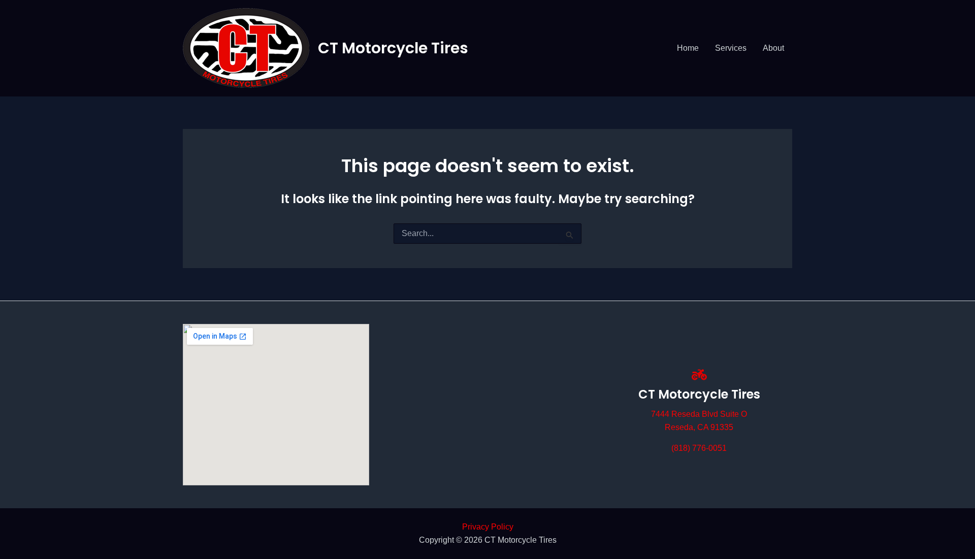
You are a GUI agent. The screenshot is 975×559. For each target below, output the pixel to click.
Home (688, 48)
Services (730, 48)
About (773, 48)
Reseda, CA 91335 (699, 427)
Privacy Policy (487, 526)
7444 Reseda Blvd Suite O (699, 414)
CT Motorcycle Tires (393, 48)
